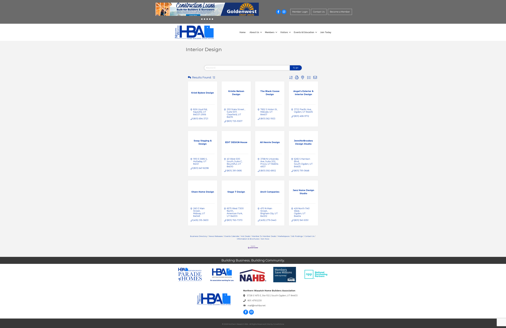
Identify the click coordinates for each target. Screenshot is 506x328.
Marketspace (284, 236)
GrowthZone (278, 324)
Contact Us (319, 12)
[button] (189, 77)
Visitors (284, 32)
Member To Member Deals (264, 236)
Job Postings (297, 236)
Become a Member (340, 12)
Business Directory (198, 236)
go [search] (297, 67)
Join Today (325, 32)
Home (242, 32)
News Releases (216, 236)
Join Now (265, 239)
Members (269, 32)
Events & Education (304, 32)
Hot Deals (245, 236)
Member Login (300, 12)
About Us (254, 32)
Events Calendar (231, 236)
